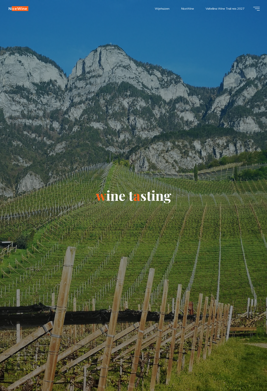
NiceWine (17, 8)
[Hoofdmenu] (256, 9)
